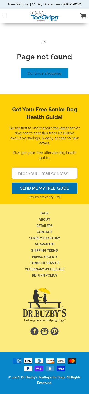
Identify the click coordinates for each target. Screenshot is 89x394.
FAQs (44, 213)
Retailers (44, 226)
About (44, 219)
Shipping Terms (44, 250)
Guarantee (44, 244)
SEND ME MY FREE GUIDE (44, 188)
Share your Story (44, 238)
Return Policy (44, 275)
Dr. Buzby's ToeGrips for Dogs (43, 377)
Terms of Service (44, 263)
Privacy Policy (44, 257)
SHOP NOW (72, 4)
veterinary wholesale (44, 269)
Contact (44, 232)
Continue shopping (44, 73)
